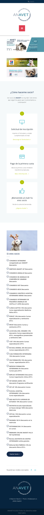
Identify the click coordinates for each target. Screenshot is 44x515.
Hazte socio (14, 454)
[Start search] (29, 1)
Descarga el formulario (21, 139)
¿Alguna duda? (21, 208)
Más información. (21, 174)
